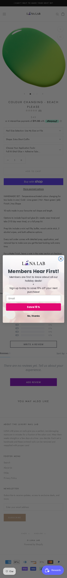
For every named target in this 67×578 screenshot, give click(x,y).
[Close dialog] (60, 258)
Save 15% (33, 307)
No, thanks (33, 315)
